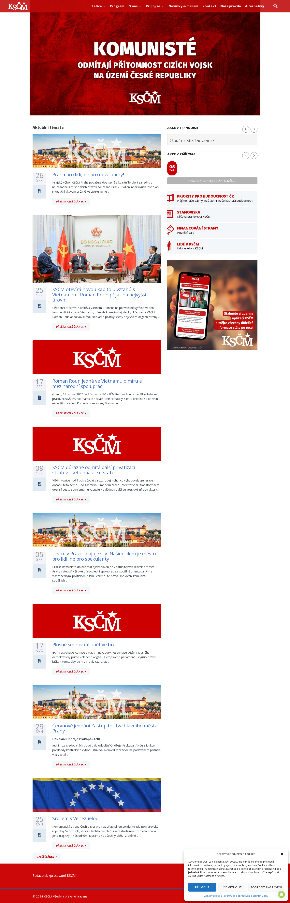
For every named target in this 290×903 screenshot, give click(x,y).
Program (117, 6)
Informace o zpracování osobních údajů (246, 895)
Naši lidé (142, 11)
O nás (133, 6)
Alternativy (254, 6)
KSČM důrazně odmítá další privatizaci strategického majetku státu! (93, 470)
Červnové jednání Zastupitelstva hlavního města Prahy (104, 728)
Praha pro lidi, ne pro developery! (88, 174)
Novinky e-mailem (183, 6)
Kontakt (209, 6)
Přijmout (202, 887)
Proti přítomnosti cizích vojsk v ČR (104, 10)
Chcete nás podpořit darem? (141, 10)
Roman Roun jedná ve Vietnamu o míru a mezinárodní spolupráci (97, 383)
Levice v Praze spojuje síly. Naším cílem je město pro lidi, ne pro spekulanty (104, 556)
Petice (97, 6)
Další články (45, 857)
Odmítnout (232, 887)
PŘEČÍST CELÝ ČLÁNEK (69, 201)
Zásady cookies (213, 895)
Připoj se (153, 6)
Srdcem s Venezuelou (75, 818)
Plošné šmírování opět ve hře (83, 644)
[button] (282, 854)
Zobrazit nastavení (266, 887)
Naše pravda (230, 6)
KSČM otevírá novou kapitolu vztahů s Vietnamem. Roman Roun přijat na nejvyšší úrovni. (99, 294)
